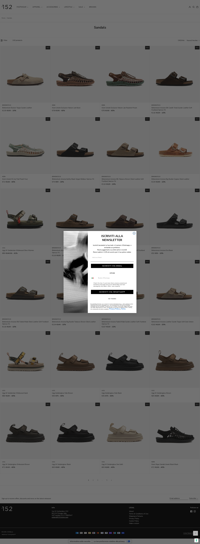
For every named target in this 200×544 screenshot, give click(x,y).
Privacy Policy (114, 309)
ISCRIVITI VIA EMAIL (112, 266)
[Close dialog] (134, 233)
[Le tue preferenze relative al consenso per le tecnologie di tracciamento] (196, 540)
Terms (123, 309)
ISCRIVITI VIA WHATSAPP (112, 292)
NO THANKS (112, 299)
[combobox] (94, 278)
